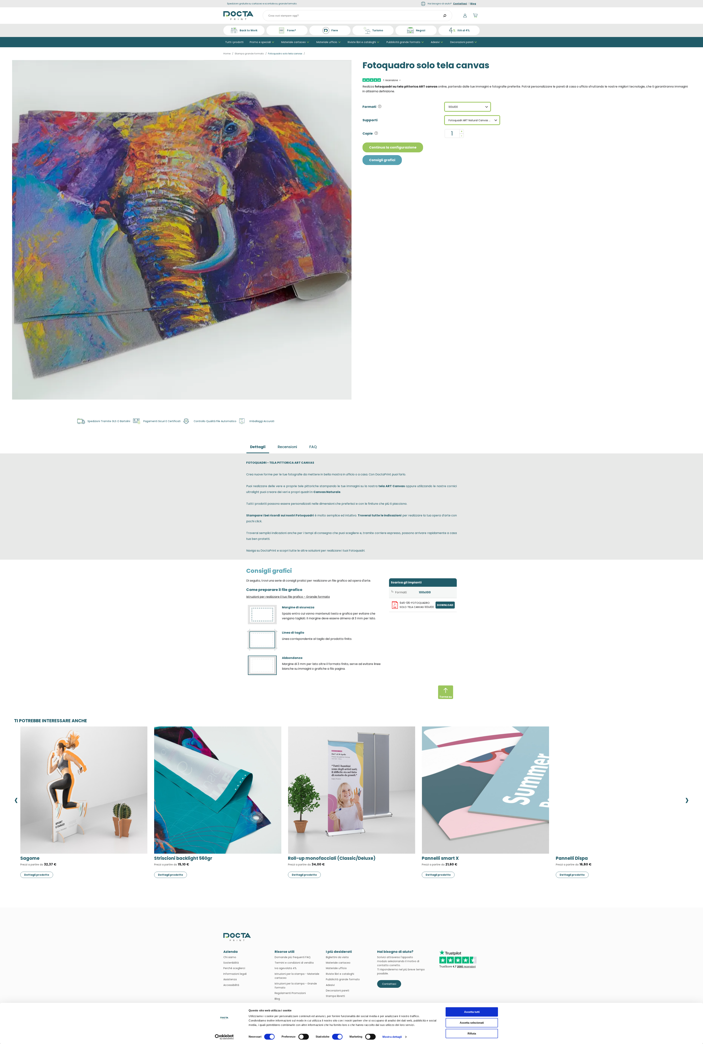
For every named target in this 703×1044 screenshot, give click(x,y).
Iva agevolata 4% (286, 968)
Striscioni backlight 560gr (49, 858)
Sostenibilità (231, 963)
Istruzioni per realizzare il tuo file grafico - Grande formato (288, 597)
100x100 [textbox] (453, 107)
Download (445, 605)
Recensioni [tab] (287, 446)
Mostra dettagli (392, 1036)
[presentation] (16, 799)
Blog (277, 999)
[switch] (303, 1037)
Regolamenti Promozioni (290, 993)
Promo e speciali (260, 42)
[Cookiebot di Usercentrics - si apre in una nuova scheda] (224, 1037)
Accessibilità (231, 985)
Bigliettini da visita (337, 957)
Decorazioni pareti (461, 42)
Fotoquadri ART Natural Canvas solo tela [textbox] (474, 120)
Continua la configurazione (392, 147)
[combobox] (357, 15)
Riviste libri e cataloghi (362, 42)
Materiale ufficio (326, 42)
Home (227, 53)
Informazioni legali (235, 974)
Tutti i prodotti (234, 42)
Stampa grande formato (249, 53)
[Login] (465, 15)
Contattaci (389, 984)
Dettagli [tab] (257, 446)
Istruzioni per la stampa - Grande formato (296, 985)
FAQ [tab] (313, 446)
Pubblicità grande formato (403, 42)
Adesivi (435, 42)
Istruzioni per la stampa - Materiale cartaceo (297, 976)
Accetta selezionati (472, 1022)
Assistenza (230, 979)
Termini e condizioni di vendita (294, 963)
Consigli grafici (382, 160)
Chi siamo (229, 957)
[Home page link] (238, 15)
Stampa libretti (335, 996)
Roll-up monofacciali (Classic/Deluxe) (198, 858)
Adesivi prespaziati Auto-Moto (590, 858)
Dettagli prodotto (36, 875)
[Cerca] (445, 15)
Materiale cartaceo (293, 42)
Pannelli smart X (306, 858)
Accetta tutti (472, 1011)
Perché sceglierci (234, 968)
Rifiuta (472, 1033)
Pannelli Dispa (438, 858)
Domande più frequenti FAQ (292, 957)
